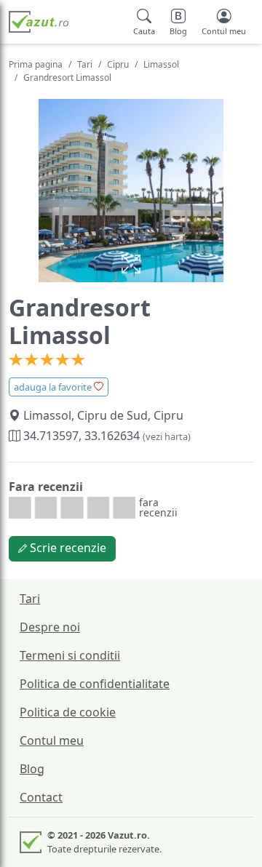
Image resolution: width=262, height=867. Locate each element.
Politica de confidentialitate (95, 684)
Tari (84, 64)
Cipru (118, 64)
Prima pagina (36, 64)
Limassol (161, 64)
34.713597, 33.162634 (105, 436)
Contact (41, 797)
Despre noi (50, 627)
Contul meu (52, 740)
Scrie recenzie (66, 548)
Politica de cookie (68, 712)
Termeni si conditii (70, 655)
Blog (32, 769)
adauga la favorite (54, 386)
